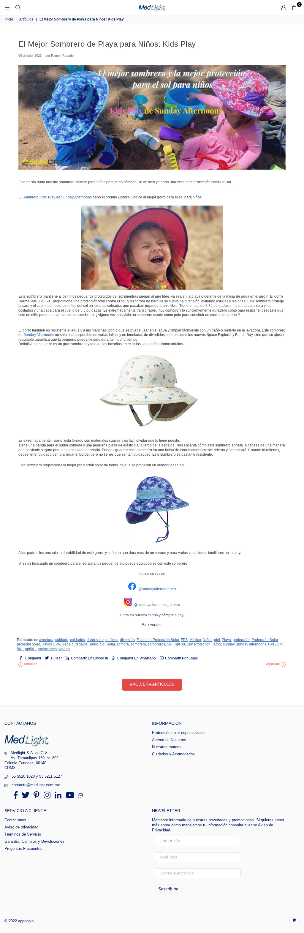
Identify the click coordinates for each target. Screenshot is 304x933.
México (195, 640)
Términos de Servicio (22, 834)
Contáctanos (15, 820)
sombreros (156, 644)
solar (111, 644)
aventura (46, 640)
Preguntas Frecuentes (23, 848)
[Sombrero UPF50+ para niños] (152, 393)
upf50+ (30, 649)
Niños (207, 640)
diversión (127, 640)
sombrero (138, 644)
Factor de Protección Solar (158, 640)
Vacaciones (47, 649)
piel (217, 640)
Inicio (8, 19)
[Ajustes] (283, 7)
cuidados (77, 640)
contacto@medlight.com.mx (36, 785)
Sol (102, 644)
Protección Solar (264, 640)
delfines (111, 640)
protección (241, 640)
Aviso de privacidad (21, 827)
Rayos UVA (51, 644)
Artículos (26, 19)
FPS (184, 640)
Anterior (30, 664)
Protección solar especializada (178, 732)
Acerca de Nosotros (169, 740)
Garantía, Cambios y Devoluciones (34, 841)
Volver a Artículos (153, 684)
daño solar (95, 640)
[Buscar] (17, 7)
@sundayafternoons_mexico (157, 605)
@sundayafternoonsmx (157, 589)
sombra (123, 644)
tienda (153, 615)
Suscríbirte (168, 888)
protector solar (28, 644)
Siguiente (273, 664)
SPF (170, 644)
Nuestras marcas (166, 747)
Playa (226, 640)
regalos (81, 644)
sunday (229, 644)
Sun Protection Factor (204, 644)
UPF (271, 644)
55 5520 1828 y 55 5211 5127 (37, 776)
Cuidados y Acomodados (173, 754)
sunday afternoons (251, 644)
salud (93, 644)
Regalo (68, 644)
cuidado (61, 640)
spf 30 (180, 644)
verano (64, 649)
